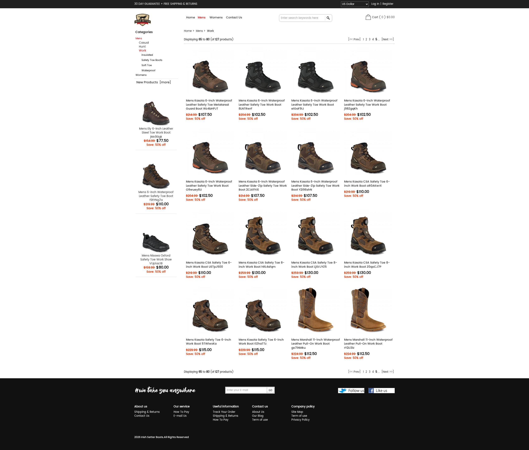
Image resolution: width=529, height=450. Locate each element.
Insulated (145, 55)
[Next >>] (387, 39)
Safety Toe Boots (149, 60)
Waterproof (146, 71)
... (379, 39)
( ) (387, 17)
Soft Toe (144, 65)
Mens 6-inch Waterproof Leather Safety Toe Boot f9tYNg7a (156, 196)
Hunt (141, 46)
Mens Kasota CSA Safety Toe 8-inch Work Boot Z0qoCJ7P (367, 265)
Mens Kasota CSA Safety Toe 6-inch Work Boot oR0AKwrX (367, 183)
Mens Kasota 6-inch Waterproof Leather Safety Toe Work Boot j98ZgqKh (367, 104)
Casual (142, 42)
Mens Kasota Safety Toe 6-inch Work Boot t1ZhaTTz (261, 342)
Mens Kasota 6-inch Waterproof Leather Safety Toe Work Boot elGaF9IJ (314, 104)
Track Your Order (224, 412)
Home (190, 17)
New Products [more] (153, 82)
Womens (141, 75)
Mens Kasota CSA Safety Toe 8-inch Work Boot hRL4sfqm (261, 265)
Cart (375, 17)
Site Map (297, 412)
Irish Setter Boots (152, 437)
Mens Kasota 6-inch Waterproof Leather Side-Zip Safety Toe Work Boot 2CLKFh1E (263, 185)
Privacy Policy (300, 420)
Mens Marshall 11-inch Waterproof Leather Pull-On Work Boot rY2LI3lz (368, 344)
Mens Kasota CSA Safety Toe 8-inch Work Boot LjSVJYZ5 (314, 265)
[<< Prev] (354, 39)
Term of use (260, 420)
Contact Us (234, 17)
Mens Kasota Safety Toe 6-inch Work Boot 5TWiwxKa (208, 342)
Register (387, 4)
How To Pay (181, 412)
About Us (258, 412)
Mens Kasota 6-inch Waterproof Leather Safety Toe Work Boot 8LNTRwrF (262, 104)
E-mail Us (180, 416)
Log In (375, 4)
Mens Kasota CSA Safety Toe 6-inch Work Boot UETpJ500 (209, 265)
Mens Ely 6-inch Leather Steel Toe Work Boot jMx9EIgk (156, 132)
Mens (199, 31)
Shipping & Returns (147, 412)
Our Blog (257, 416)
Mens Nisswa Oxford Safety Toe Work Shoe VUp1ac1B (156, 259)
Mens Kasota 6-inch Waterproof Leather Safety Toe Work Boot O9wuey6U (209, 185)
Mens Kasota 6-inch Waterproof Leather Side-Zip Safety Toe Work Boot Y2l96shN (315, 185)
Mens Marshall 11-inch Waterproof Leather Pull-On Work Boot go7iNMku (315, 344)
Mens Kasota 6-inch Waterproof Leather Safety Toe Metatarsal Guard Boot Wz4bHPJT (209, 104)
